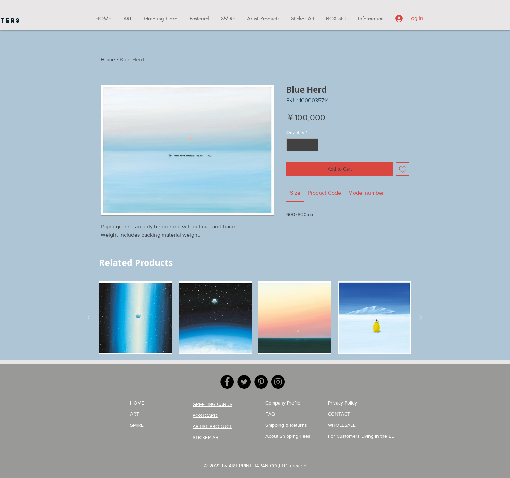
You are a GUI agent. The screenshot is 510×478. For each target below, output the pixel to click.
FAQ (270, 414)
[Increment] (312, 145)
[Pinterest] (261, 382)
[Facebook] (227, 382)
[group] (255, 318)
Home (108, 59)
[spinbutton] (302, 145)
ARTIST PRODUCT (212, 426)
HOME (137, 403)
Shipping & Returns (286, 425)
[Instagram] (278, 382)
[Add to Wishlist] (402, 169)
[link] (295, 193)
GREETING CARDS (212, 404)
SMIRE (137, 425)
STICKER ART (207, 437)
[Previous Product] (89, 317)
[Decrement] (291, 145)
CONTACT (339, 414)
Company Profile (282, 403)
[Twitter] (244, 382)
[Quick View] (135, 317)
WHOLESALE (342, 425)
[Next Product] (421, 317)
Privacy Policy (342, 403)
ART (134, 414)
